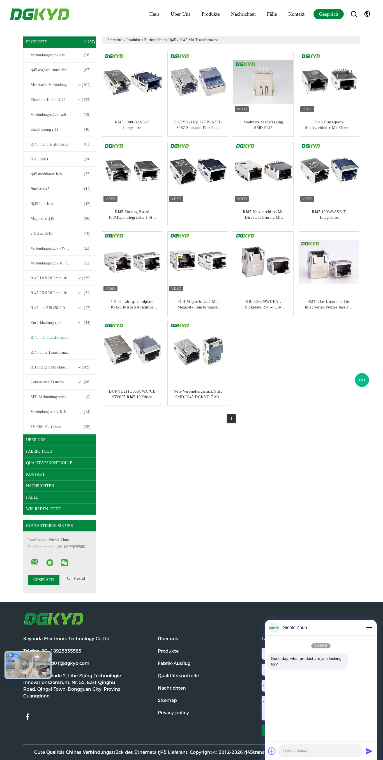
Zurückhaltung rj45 (61, 323)
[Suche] (353, 14)
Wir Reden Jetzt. (43, 509)
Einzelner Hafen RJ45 (61, 100)
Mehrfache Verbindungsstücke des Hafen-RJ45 (61, 85)
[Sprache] (367, 14)
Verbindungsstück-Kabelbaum (61, 412)
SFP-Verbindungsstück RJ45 (61, 397)
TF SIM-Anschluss (61, 427)
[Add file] (272, 751)
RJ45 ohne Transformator (51, 352)
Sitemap (167, 700)
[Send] (368, 751)
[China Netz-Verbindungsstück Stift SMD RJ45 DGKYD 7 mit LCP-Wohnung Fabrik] (198, 352)
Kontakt (296, 14)
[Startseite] (40, 14)
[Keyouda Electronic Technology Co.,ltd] (35, 562)
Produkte (211, 14)
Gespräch (328, 14)
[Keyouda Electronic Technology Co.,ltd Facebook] (27, 717)
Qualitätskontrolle (49, 463)
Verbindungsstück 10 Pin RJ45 (61, 263)
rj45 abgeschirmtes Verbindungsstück (61, 70)
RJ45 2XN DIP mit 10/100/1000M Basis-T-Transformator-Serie (61, 293)
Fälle (272, 14)
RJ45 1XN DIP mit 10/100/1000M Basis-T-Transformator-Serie (61, 278)
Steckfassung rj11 (61, 129)
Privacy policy (173, 712)
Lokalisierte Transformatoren (61, 382)
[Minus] (369, 627)
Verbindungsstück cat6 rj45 (61, 114)
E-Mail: (56, 663)
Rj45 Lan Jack (61, 204)
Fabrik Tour (39, 451)
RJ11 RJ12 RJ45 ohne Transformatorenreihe (61, 367)
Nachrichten (243, 14)
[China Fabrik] (198, 172)
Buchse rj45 (61, 189)
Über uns (180, 14)
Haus (154, 14)
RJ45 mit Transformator (61, 144)
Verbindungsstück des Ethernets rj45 (61, 55)
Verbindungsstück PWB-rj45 (61, 248)
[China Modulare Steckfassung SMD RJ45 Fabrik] (263, 82)
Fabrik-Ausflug (174, 663)
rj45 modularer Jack (61, 174)
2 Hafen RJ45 (61, 233)
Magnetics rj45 (61, 219)
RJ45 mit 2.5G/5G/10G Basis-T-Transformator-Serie (61, 308)
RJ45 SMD (61, 159)
